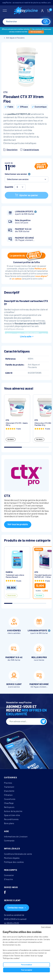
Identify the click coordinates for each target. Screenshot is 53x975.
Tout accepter (26, 970)
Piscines (8, 783)
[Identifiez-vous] (42, 10)
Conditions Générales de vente (18, 854)
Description (12, 149)
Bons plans (9, 823)
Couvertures (9, 799)
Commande (9, 841)
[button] (26, 179)
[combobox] (26, 22)
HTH (36, 572)
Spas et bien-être (12, 815)
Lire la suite (25, 336)
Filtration (8, 795)
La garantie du (17, 255)
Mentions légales (11, 858)
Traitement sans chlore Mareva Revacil (15, 576)
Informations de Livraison (15, 837)
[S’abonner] (43, 721)
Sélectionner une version (16, 174)
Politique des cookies (14, 862)
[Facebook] (5, 892)
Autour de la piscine (13, 811)
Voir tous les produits (17, 524)
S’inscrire (8, 879)
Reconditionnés (11, 819)
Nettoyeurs (9, 807)
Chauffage (9, 803)
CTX (5, 92)
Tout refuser (46, 927)
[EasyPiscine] (26, 11)
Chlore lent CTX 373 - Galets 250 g (17, 424)
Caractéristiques (31, 149)
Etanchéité (9, 791)
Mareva (9, 572)
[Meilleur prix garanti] (41, 166)
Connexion (9, 875)
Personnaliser (26, 965)
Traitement (9, 787)
